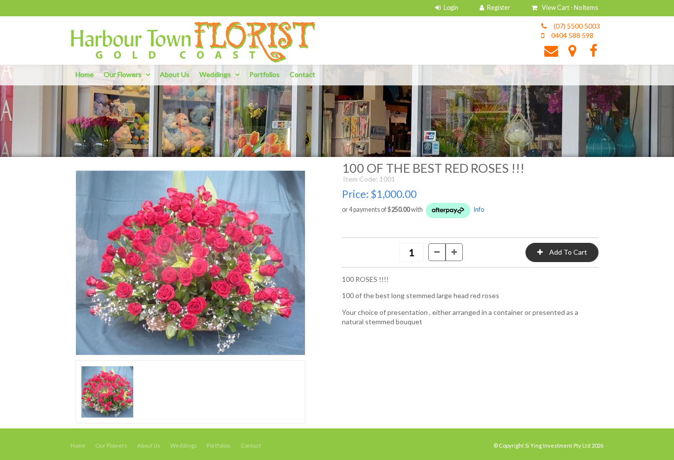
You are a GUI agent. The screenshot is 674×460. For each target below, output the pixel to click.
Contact (302, 74)
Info (479, 209)
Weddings (215, 74)
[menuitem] (78, 445)
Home (84, 74)
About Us (174, 74)
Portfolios (264, 74)
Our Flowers (123, 74)
